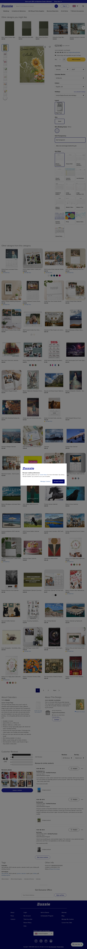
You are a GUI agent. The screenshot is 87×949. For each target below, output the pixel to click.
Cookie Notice (43, 474)
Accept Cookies (58, 481)
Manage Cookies (45, 481)
